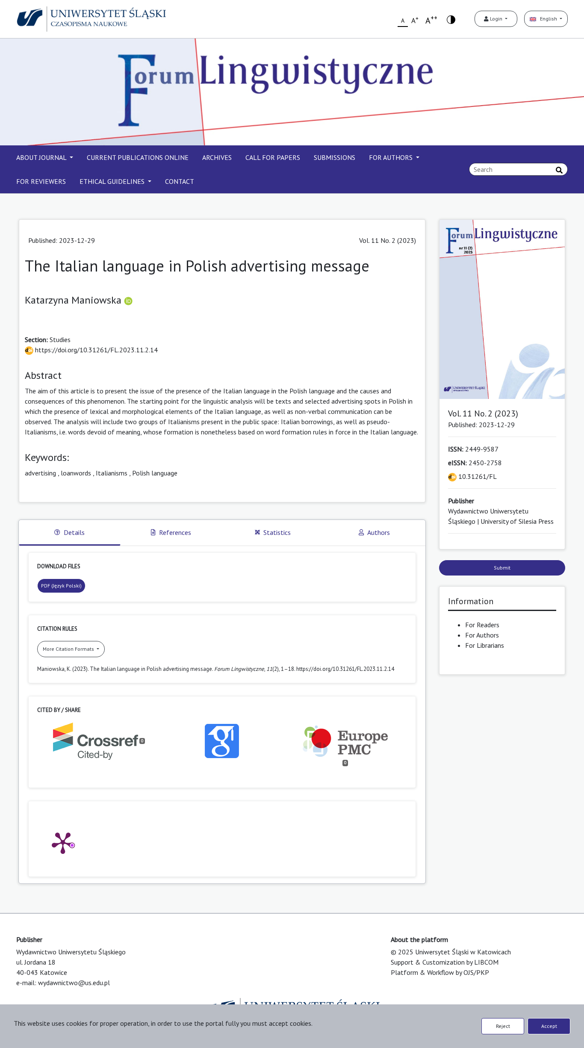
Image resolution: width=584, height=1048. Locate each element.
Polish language (154, 473)
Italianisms (111, 473)
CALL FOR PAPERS (272, 157)
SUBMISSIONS (334, 157)
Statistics (277, 532)
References (175, 532)
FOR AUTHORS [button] (391, 157)
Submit (502, 567)
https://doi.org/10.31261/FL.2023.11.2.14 (95, 349)
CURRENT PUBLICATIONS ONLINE (138, 157)
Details (74, 532)
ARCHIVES (217, 157)
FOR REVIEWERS (41, 181)
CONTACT (179, 181)
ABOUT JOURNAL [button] (42, 157)
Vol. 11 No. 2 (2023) (387, 240)
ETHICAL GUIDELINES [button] (113, 181)
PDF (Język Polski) (61, 585)
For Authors (482, 635)
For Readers (482, 624)
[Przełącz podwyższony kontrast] (451, 19)
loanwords (76, 473)
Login (496, 18)
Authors (378, 532)
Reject (503, 1026)
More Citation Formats (69, 649)
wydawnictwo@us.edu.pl (74, 982)
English (547, 18)
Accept (549, 1026)
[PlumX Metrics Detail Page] (62, 842)
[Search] (559, 170)
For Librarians (484, 645)
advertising (40, 473)
